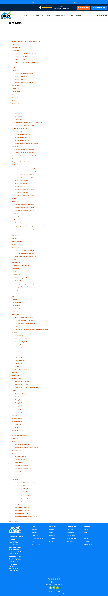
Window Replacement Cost (23, 469)
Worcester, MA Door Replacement (25, 489)
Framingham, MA (17, 131)
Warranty (35, 532)
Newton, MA (15, 268)
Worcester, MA (16, 479)
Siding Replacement (21, 403)
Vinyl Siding (18, 412)
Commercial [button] (40, 15)
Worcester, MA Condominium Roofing (26, 486)
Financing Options (99, 8)
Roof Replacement (20, 351)
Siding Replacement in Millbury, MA (25, 253)
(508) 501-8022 (15, 550)
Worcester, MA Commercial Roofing (25, 483)
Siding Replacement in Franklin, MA (25, 152)
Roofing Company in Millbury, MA (24, 250)
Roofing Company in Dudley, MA (24, 125)
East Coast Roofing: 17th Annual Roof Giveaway (26, 41)
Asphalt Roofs (19, 336)
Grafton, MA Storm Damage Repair (25, 189)
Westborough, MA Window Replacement (27, 447)
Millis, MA (14, 259)
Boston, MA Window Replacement (25, 82)
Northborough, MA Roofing (23, 278)
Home (14, 29)
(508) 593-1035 (15, 558)
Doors (13, 107)
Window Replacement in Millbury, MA (25, 256)
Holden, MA (15, 201)
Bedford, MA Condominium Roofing (25, 53)
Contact (34, 529)
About (86, 529)
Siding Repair (19, 400)
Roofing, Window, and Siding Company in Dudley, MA (27, 122)
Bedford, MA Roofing (21, 56)
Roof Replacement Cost (22, 354)
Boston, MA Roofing (21, 76)
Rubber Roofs (19, 363)
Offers (14, 293)
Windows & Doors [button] (60, 15)
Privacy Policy (16, 308)
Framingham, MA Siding (22, 140)
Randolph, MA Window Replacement (25, 323)
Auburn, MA (15, 44)
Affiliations (18, 35)
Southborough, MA (17, 418)
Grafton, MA (15, 165)
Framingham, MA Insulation (23, 134)
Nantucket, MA (16, 262)
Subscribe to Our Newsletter (20, 265)
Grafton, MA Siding (20, 186)
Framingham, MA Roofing (22, 137)
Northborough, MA (17, 275)
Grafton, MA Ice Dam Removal (24, 177)
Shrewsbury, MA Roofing (22, 381)
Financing (35, 535)
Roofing (14, 333)
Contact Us (15, 98)
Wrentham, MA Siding (21, 513)
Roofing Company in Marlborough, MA (26, 229)
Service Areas (16, 375)
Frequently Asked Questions (20, 128)
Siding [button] (32, 15)
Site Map (14, 415)
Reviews (14, 326)
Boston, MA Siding (20, 79)
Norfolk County (16, 272)
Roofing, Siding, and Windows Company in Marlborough (28, 226)
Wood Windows (19, 475)
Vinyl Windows (19, 462)
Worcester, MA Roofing (22, 495)
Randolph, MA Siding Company (24, 320)
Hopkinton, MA (16, 214)
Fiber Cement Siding (21, 397)
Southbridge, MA (17, 421)
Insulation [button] (49, 15)
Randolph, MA (16, 314)
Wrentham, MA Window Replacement (26, 516)
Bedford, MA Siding (20, 59)
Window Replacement (21, 466)
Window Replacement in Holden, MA (25, 211)
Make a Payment (83, 8)
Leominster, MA (16, 223)
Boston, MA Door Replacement (24, 73)
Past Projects (88, 544)
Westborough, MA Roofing (23, 444)
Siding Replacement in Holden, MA (25, 207)
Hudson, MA (15, 217)
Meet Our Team (16, 296)
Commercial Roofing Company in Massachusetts (29, 339)
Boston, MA (15, 70)
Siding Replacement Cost (22, 406)
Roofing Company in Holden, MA (24, 204)
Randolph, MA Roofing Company (24, 317)
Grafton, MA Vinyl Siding (22, 192)
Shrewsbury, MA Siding (21, 384)
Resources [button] (79, 15)
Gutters (14, 198)
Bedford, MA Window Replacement (25, 62)
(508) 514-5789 (17, 540)
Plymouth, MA (16, 305)
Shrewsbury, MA (16, 378)
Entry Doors (18, 116)
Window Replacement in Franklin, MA (25, 156)
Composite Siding (20, 394)
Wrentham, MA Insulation (22, 507)
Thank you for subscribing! (19, 435)
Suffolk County (16, 424)
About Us (14, 32)
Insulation (15, 220)
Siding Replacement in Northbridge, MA (26, 287)
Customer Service (17, 101)
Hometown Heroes (20, 38)
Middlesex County (17, 241)
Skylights (17, 366)
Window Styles (19, 472)
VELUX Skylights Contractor (23, 369)
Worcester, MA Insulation (22, 492)
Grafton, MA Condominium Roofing (25, 171)
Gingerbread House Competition (21, 162)
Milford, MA (15, 244)
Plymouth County (17, 302)
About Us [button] (71, 15)
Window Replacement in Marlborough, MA (27, 232)
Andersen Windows (20, 456)
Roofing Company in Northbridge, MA (26, 284)
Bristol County (16, 85)
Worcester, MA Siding (21, 498)
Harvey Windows (20, 459)
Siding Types (19, 409)
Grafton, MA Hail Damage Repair (24, 174)
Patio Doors (18, 119)
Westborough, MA (17, 441)
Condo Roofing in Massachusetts (25, 342)
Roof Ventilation (20, 360)
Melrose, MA (15, 238)
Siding (14, 390)
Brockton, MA (16, 88)
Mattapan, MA (16, 235)
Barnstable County (17, 47)
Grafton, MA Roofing (21, 183)
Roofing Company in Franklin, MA (24, 149)
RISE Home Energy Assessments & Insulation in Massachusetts (30, 329)
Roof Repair (18, 348)
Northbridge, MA (16, 281)
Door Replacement (20, 110)
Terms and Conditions (18, 430)
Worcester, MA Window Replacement (26, 501)
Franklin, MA (15, 146)
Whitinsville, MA (16, 450)
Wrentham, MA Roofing (22, 510)
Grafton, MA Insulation (21, 180)
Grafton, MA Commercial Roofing (25, 168)
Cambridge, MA (16, 91)
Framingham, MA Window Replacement (26, 143)
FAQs (33, 541)
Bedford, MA (15, 50)
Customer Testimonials (19, 104)
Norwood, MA (16, 290)
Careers (14, 95)
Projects (14, 299)
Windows (14, 453)
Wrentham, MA (16, 504)
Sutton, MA (15, 427)
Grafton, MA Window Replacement (25, 195)
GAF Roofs (18, 345)
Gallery (14, 159)
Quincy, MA (15, 311)
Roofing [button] (25, 15)
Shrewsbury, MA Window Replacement (26, 387)
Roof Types (18, 357)
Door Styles (18, 113)
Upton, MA (15, 438)
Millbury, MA (15, 247)
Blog (13, 67)
